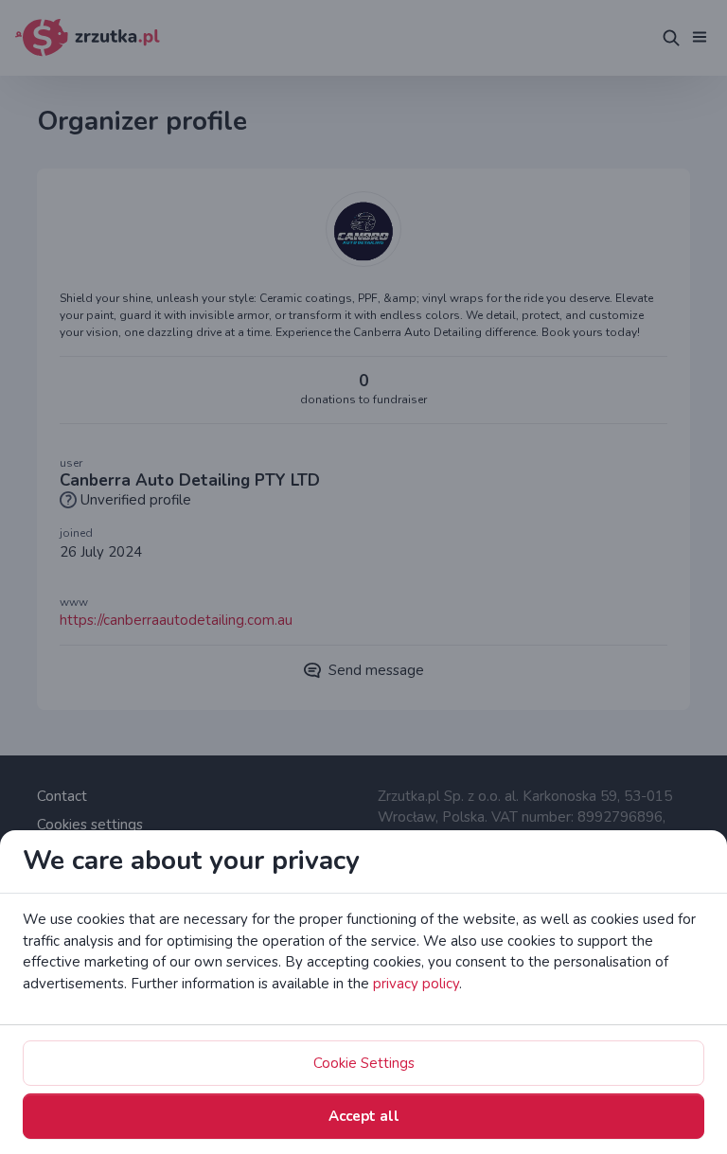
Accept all (363, 1116)
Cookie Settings (364, 1063)
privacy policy (416, 983)
